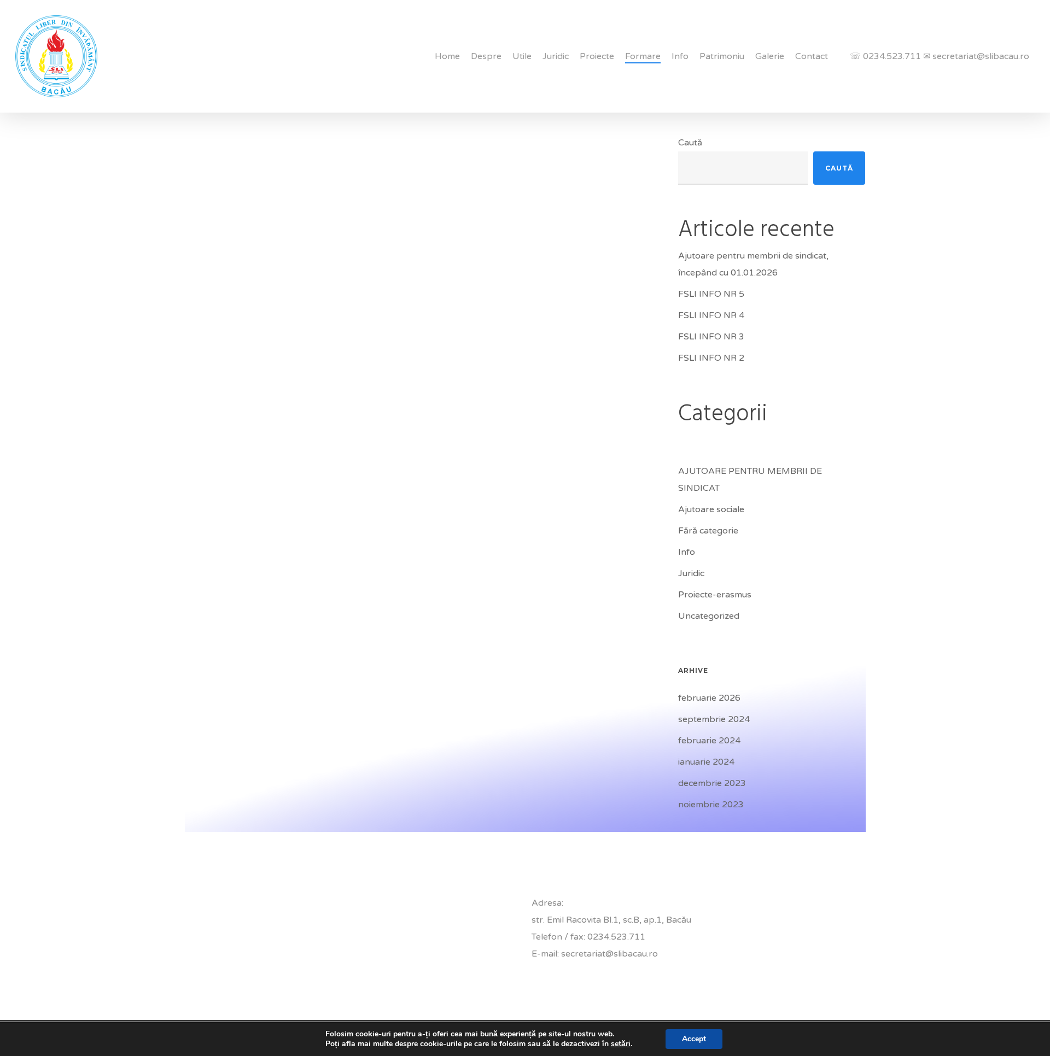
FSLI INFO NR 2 (711, 358)
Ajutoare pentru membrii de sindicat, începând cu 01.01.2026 (753, 264)
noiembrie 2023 (711, 804)
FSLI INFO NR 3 (711, 336)
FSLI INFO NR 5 (711, 294)
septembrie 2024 (714, 719)
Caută (690, 142)
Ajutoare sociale (711, 509)
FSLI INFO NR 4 (711, 315)
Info (686, 552)
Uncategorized (708, 616)
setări (621, 1044)
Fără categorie (708, 530)
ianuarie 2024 (706, 761)
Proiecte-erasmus (714, 594)
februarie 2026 (709, 698)
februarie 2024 (709, 740)
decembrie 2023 (712, 783)
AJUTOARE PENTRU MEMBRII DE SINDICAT (750, 480)
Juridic (691, 573)
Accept (694, 1039)
